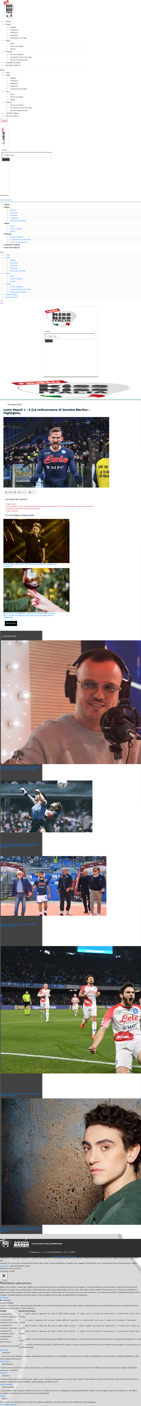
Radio (8, 24)
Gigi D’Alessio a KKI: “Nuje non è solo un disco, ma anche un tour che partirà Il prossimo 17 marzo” (20, 768)
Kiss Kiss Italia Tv (13, 65)
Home (8, 22)
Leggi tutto (4, 1266)
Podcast (9, 52)
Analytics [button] (4, 1373)
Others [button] (3, 1396)
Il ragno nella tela (12, 511)
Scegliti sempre (11, 504)
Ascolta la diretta (6, 200)
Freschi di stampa (16, 46)
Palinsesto (14, 33)
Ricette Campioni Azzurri (19, 60)
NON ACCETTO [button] (15, 1268)
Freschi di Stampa (16, 54)
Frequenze (14, 35)
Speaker (13, 27)
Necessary (6, 1300)
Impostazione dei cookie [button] (20, 1266)
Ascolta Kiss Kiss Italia (18, 38)
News (8, 41)
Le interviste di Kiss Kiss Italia (21, 57)
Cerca (4, 150)
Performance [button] (5, 1361)
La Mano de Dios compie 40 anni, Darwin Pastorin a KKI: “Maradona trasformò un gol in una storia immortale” (20, 846)
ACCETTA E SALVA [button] (8, 1405)
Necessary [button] (4, 1297)
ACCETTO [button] (4, 1268)
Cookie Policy (70, 1256)
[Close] (4, 195)
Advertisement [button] (6, 1384)
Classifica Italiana (13, 63)
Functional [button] (4, 1350)
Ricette (12, 49)
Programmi (14, 30)
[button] (45, 70)
